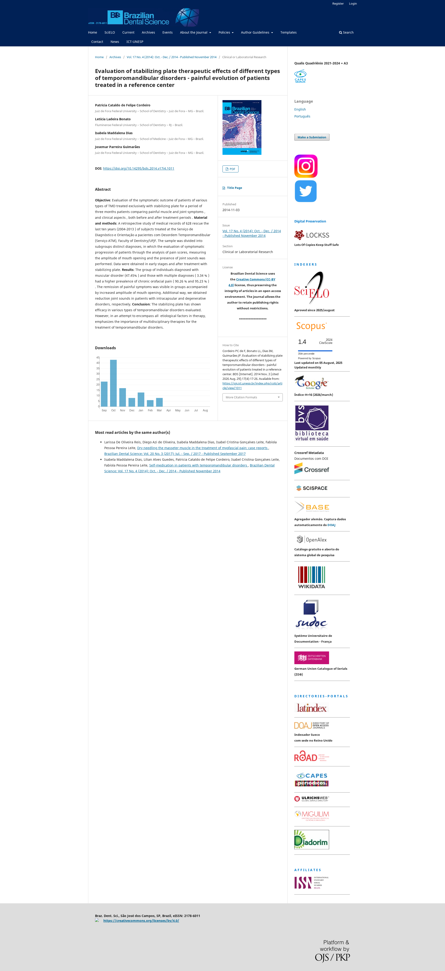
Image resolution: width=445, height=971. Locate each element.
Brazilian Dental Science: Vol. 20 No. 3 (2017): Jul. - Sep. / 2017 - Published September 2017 (175, 453)
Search (348, 32)
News (115, 41)
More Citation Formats (241, 397)
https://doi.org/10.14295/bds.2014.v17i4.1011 (138, 168)
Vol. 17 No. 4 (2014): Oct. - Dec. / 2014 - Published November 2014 (171, 57)
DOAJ (331, 525)
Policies (225, 32)
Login (353, 3)
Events (167, 32)
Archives (148, 32)
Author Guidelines (255, 32)
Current (128, 32)
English (300, 109)
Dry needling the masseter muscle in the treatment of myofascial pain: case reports (202, 448)
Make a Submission (312, 137)
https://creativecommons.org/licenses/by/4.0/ (141, 920)
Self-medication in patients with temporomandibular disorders (198, 465)
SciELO (110, 32)
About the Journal (194, 32)
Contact (97, 41)
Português (302, 116)
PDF (232, 169)
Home (92, 32)
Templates (288, 32)
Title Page (234, 188)
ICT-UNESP (135, 41)
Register (338, 3)
